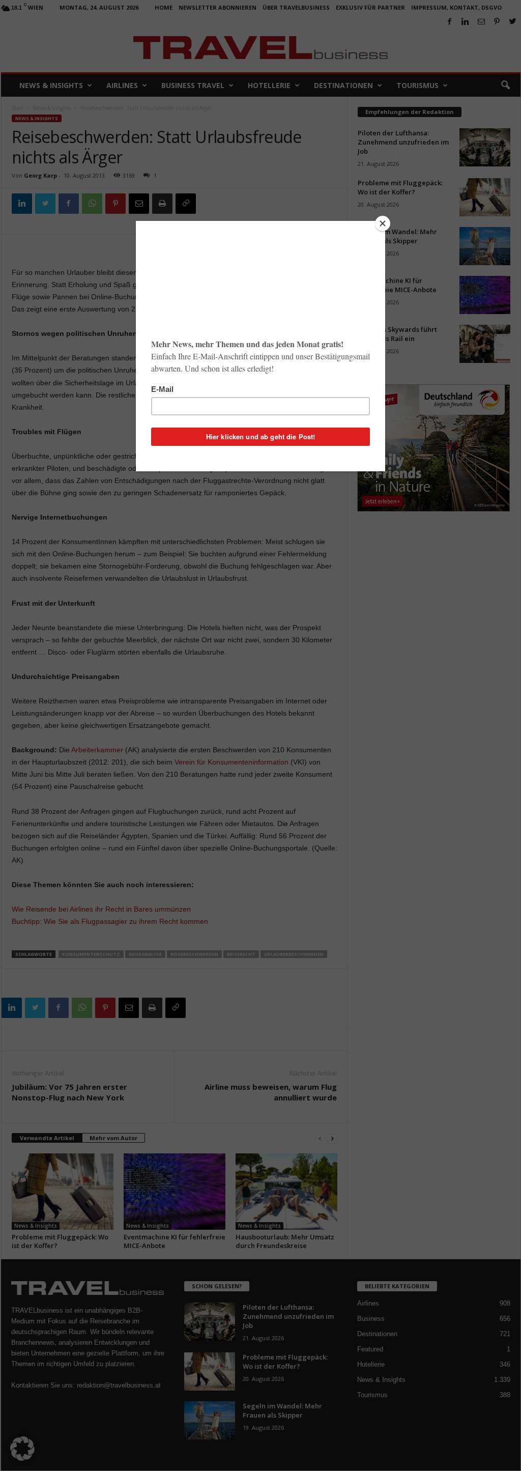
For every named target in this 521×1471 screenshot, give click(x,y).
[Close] (382, 223)
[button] (22, 1448)
